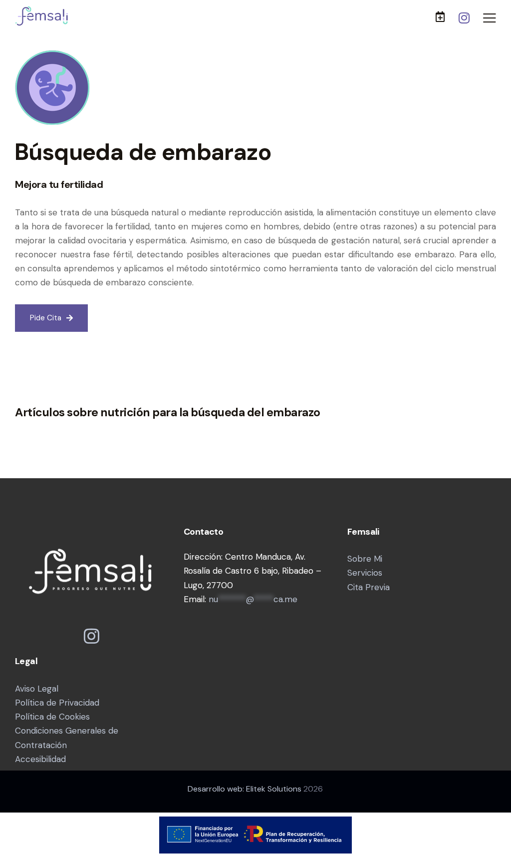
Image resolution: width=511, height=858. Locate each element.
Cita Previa (368, 587)
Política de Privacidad (57, 702)
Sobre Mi (364, 558)
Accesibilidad (40, 759)
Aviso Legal (36, 688)
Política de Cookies (52, 716)
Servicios (364, 572)
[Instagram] (464, 17)
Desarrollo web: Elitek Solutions (244, 789)
